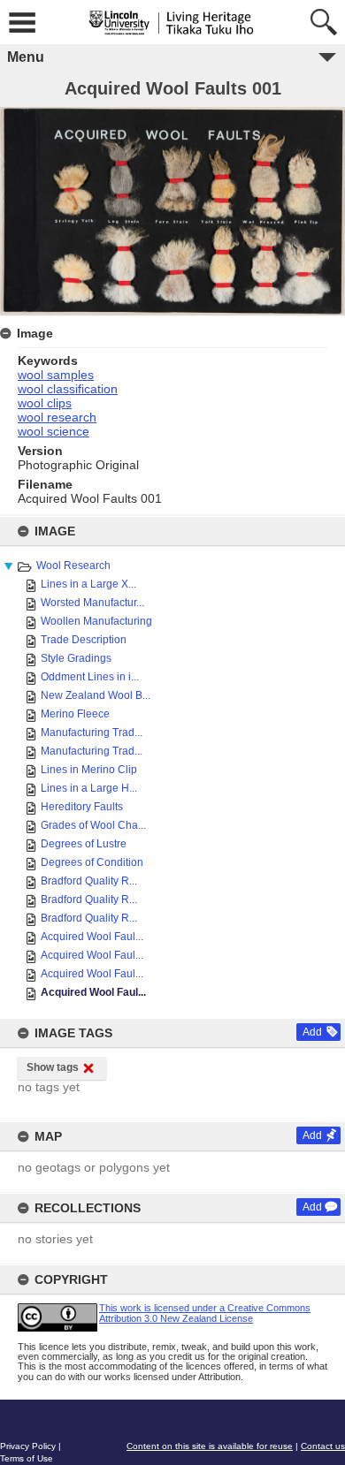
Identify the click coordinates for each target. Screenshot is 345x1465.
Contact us (323, 1446)
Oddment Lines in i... (90, 677)
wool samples (56, 375)
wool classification (68, 389)
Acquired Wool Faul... (92, 936)
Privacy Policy (28, 1446)
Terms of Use (26, 1458)
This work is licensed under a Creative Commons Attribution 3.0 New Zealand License (204, 1312)
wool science (53, 431)
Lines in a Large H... (89, 788)
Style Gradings (76, 658)
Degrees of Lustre (83, 844)
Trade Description (83, 640)
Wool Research (73, 565)
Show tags (53, 1067)
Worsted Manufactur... (92, 602)
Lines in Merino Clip (89, 769)
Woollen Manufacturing (96, 621)
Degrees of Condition (92, 862)
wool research (57, 417)
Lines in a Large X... (88, 584)
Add (312, 1032)
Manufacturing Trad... (91, 732)
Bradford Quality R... (89, 881)
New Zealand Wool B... (95, 695)
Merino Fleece (75, 714)
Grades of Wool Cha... (93, 825)
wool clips (45, 403)
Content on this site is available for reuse (209, 1446)
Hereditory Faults (82, 807)
